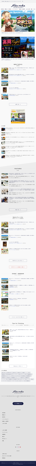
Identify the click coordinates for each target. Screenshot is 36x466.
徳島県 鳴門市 (12, 287)
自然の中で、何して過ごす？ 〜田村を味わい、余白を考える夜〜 (18, 298)
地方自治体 (9, 374)
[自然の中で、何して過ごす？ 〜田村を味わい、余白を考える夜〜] (4, 301)
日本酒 (15, 379)
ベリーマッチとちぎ (13, 249)
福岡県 (27, 377)
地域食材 (30, 374)
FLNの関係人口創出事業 (8, 134)
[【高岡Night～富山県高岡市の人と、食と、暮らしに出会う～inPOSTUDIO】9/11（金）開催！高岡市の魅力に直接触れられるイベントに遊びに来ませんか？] (18, 47)
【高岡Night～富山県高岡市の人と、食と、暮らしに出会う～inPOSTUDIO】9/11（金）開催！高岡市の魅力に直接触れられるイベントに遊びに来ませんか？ (20, 128)
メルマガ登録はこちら (18, 403)
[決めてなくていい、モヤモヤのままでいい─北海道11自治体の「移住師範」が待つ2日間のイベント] (4, 83)
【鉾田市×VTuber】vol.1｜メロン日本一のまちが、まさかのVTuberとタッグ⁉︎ (19, 94)
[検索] (23, 1)
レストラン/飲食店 (20, 377)
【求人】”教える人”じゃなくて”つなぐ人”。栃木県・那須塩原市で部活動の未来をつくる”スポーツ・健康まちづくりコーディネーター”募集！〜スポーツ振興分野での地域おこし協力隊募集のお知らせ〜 (20, 146)
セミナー (24, 374)
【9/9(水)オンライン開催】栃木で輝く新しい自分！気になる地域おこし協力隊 (19, 248)
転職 (3, 374)
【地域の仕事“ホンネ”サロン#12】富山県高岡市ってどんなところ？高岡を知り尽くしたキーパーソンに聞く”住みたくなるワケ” (20, 137)
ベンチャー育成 (30, 379)
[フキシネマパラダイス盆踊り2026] (4, 90)
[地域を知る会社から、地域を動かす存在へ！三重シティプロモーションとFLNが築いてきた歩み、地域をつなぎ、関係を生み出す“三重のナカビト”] (3, 133)
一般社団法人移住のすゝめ (13, 237)
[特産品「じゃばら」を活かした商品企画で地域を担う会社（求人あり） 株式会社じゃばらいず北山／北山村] (4, 70)
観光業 (3, 377)
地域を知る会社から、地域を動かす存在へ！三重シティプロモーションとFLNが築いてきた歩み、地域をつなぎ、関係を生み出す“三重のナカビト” (20, 133)
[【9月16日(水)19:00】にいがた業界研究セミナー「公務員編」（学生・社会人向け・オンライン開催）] (4, 294)
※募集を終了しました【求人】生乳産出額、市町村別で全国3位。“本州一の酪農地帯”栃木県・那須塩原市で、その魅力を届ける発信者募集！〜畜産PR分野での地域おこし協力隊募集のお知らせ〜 (20, 155)
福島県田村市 (12, 299)
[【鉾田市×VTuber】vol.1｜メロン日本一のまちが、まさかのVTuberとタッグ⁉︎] (18, 21)
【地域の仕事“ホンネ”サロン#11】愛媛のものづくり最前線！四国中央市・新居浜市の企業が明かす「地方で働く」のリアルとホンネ (20, 151)
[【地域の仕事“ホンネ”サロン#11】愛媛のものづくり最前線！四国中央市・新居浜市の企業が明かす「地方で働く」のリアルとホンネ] (3, 152)
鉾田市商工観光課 (12, 95)
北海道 (19, 372)
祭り (19, 379)
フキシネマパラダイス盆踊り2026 (13, 87)
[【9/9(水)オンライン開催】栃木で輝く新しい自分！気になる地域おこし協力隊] (4, 251)
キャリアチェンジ (16, 374)
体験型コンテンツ (26, 372)
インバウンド (5, 379)
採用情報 (13, 377)
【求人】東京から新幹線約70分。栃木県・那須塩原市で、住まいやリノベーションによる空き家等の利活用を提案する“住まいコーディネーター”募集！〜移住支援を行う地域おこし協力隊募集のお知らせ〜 (20, 142)
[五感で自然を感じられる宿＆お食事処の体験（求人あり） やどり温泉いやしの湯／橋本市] (4, 77)
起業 (14, 372)
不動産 (10, 379)
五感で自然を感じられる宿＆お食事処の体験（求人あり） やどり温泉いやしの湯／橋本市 (21, 74)
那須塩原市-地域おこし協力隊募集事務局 (10, 143)
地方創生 (9, 372)
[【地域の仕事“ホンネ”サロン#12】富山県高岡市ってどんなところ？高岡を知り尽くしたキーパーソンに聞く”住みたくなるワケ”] (3, 138)
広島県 (8, 377)
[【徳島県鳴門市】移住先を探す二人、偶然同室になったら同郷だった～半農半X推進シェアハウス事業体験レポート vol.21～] (4, 287)
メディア (24, 379)
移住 (4, 372)
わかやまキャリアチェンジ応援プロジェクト (16, 69)
